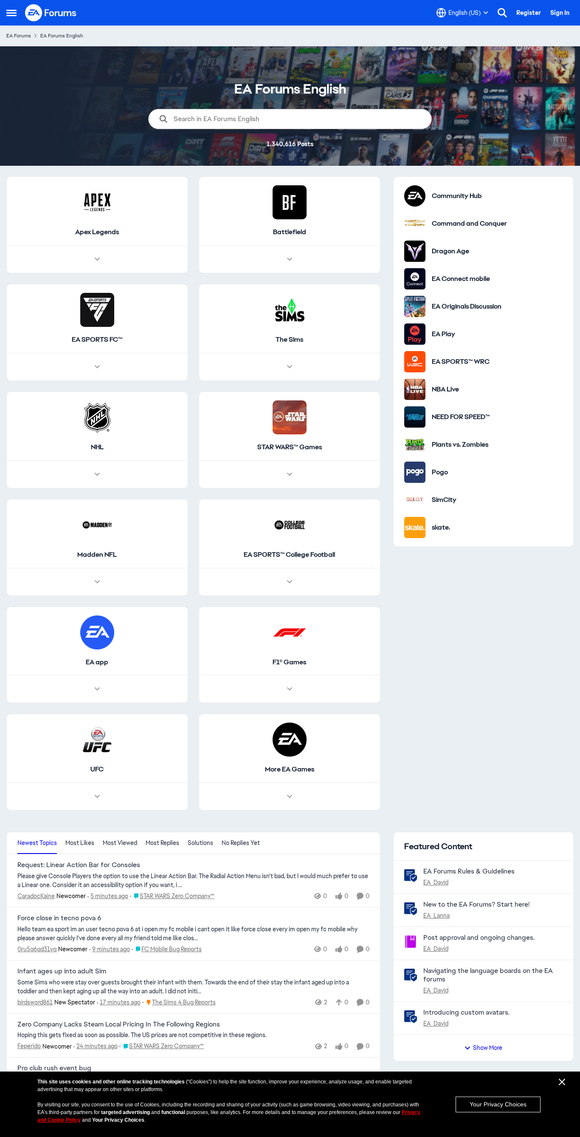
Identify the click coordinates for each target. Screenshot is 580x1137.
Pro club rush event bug (54, 1068)
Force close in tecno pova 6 (59, 918)
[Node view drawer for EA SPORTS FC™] (97, 367)
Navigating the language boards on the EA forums (488, 975)
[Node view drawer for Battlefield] (289, 259)
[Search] (502, 13)
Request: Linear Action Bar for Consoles (78, 865)
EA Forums (18, 35)
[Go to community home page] (51, 12)
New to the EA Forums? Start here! (476, 904)
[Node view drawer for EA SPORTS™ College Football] (289, 582)
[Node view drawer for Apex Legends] (97, 259)
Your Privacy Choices (498, 1104)
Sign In (559, 13)
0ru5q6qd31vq (36, 949)
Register (528, 13)
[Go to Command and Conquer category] (414, 223)
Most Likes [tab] (79, 843)
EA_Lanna (436, 915)
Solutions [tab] (200, 843)
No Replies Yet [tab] (241, 843)
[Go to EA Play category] (414, 334)
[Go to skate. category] (414, 527)
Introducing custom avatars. (466, 1012)
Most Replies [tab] (162, 843)
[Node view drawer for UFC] (97, 796)
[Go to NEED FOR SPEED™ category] (414, 417)
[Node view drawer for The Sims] (289, 367)
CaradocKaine (36, 896)
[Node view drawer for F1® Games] (289, 689)
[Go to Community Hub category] (414, 196)
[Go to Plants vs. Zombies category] (414, 444)
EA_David (435, 882)
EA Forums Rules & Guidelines (469, 871)
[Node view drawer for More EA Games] (289, 796)
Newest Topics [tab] (37, 843)
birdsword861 (35, 1002)
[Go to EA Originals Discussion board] (414, 306)
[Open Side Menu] (11, 12)
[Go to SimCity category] (414, 499)
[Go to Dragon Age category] (414, 251)
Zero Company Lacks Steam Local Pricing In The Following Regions (118, 1024)
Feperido (29, 1046)
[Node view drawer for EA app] (97, 689)
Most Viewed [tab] (120, 843)
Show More (487, 1048)
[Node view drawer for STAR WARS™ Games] (289, 474)
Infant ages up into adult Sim (61, 971)
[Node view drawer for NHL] (97, 474)
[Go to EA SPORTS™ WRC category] (414, 361)
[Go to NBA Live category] (414, 389)
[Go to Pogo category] (414, 472)
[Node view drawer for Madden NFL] (97, 582)
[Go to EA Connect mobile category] (414, 278)
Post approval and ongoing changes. (479, 937)
